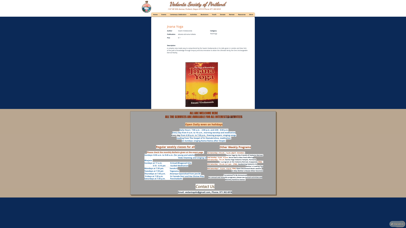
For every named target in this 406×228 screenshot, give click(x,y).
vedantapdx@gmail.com (197, 192)
